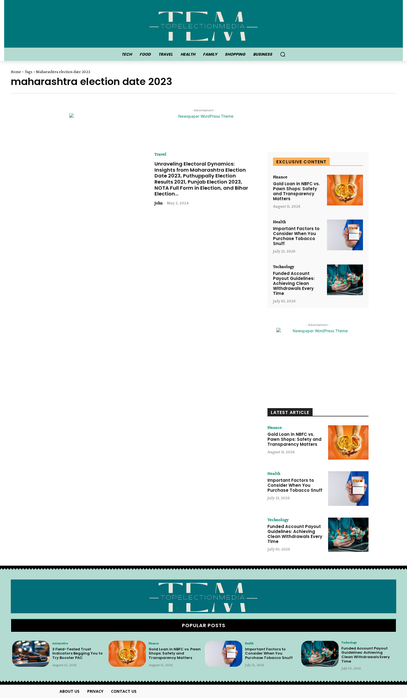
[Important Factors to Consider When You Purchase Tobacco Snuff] (345, 235)
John (158, 202)
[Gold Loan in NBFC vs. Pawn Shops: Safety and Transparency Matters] (345, 190)
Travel (160, 154)
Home (16, 71)
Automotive (60, 643)
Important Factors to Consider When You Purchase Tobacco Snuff (296, 236)
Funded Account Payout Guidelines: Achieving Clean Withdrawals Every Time (294, 283)
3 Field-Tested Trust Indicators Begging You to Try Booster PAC (77, 653)
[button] (282, 54)
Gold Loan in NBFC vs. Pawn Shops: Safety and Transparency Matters (296, 191)
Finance (280, 177)
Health (279, 222)
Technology (283, 266)
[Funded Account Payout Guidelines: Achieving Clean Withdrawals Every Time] (345, 279)
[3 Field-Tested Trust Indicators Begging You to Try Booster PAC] (31, 654)
